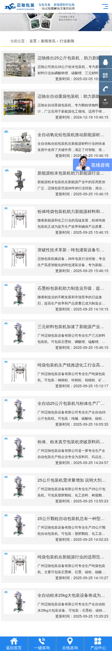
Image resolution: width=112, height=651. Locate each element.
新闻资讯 (48, 40)
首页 (33, 40)
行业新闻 (67, 40)
